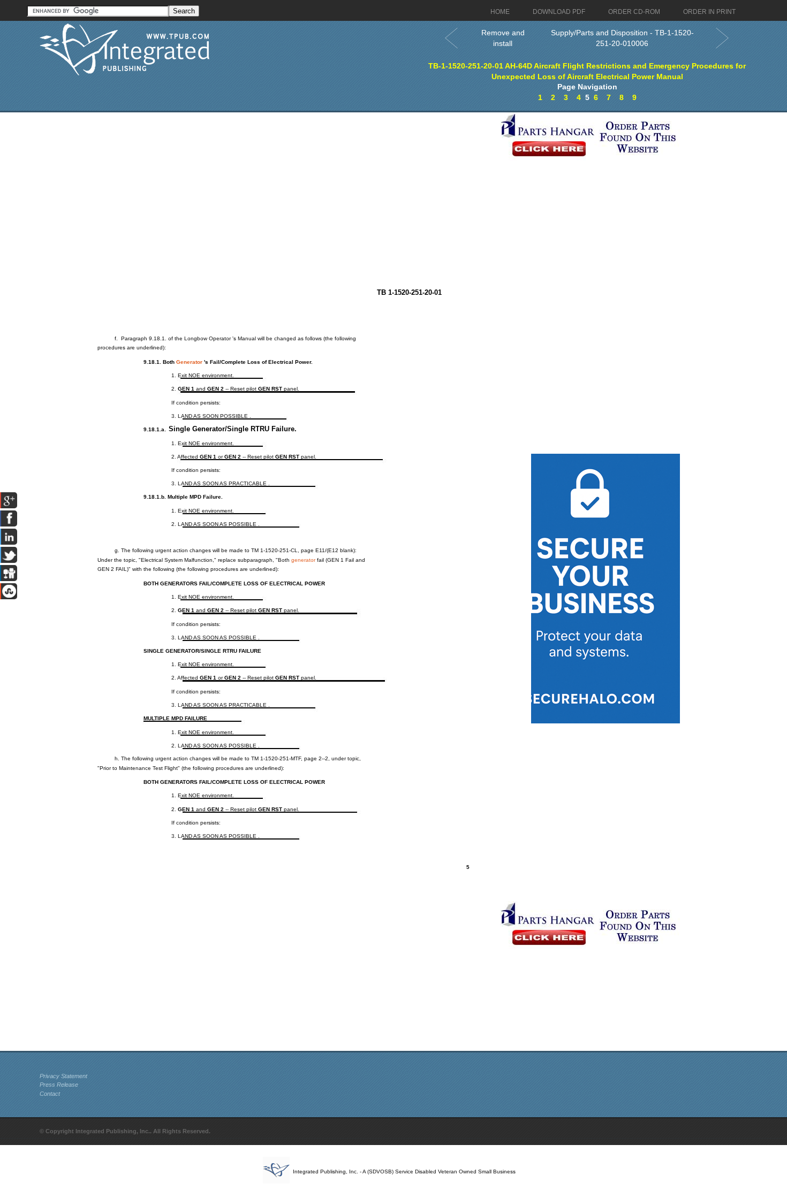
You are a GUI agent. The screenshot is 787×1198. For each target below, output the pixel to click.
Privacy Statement (63, 1076)
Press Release (59, 1084)
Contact (50, 1093)
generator (303, 560)
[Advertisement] (267, 187)
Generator (189, 362)
